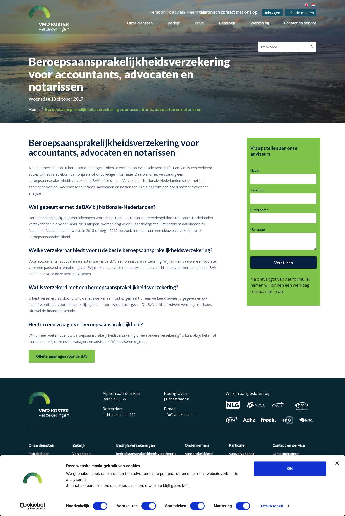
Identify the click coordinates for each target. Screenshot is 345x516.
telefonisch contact (217, 12)
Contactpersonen (286, 453)
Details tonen (271, 506)
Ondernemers (197, 445)
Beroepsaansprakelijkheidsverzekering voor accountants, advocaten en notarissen (123, 109)
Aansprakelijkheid (199, 453)
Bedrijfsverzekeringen (135, 445)
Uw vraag (257, 229)
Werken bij (260, 22)
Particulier (237, 445)
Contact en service (300, 22)
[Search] (311, 47)
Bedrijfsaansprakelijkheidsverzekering (146, 453)
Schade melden (301, 12)
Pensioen (227, 22)
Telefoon (257, 190)
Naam (254, 170)
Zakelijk (78, 445)
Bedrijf (173, 22)
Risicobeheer (39, 453)
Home (34, 109)
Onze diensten (140, 22)
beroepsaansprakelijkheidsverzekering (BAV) (65, 180)
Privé (199, 22)
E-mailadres (259, 210)
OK (290, 468)
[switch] (148, 506)
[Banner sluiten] (337, 463)
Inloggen (272, 12)
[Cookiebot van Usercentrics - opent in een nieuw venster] (33, 506)
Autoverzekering (241, 453)
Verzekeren (81, 453)
